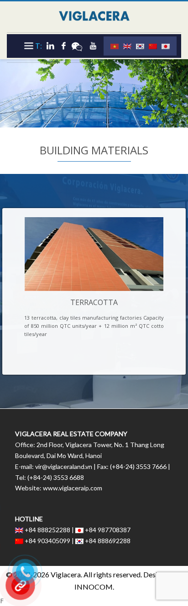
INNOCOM (93, 586)
